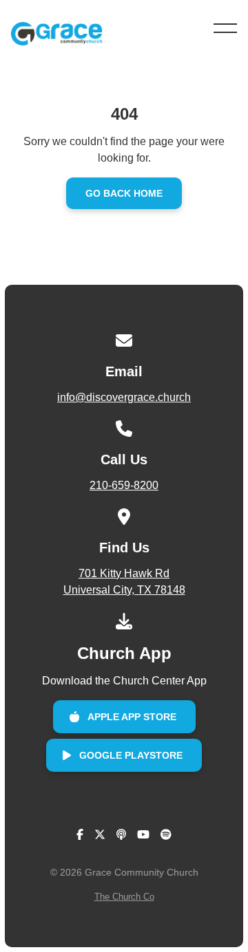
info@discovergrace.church (124, 397)
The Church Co (124, 896)
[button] (225, 28)
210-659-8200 (124, 485)
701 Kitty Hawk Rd (124, 581)
